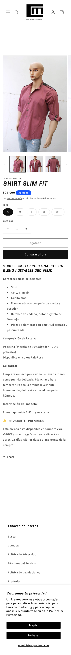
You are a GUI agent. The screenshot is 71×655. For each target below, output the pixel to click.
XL (46, 213)
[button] (8, 12)
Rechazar (33, 635)
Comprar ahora (35, 254)
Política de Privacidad (22, 554)
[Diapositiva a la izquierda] (4, 165)
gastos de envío (14, 198)
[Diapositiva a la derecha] (66, 165)
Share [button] (10, 456)
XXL (60, 213)
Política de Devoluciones (24, 572)
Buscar (12, 536)
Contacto (14, 545)
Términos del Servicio (22, 563)
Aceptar (33, 625)
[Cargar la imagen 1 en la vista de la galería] (17, 164)
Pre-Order (14, 581)
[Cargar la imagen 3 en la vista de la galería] (53, 164)
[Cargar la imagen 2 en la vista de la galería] (35, 164)
